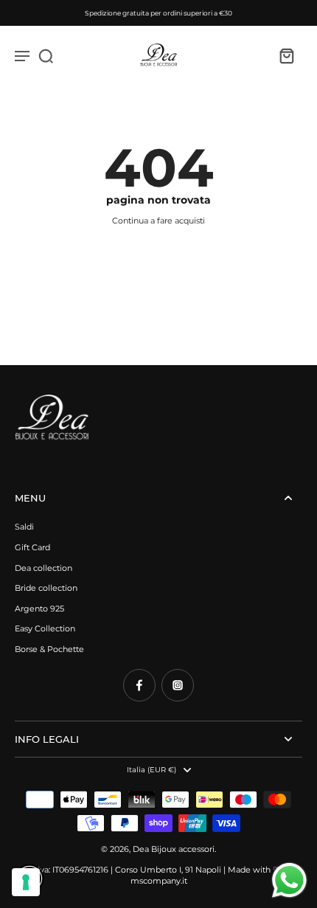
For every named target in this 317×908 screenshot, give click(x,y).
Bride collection (46, 588)
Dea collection (43, 568)
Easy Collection (45, 628)
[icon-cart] (286, 55)
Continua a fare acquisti (158, 220)
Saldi (24, 526)
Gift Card (32, 547)
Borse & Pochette (49, 649)
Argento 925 (39, 608)
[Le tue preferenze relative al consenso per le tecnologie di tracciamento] (26, 882)
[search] (45, 55)
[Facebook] (139, 685)
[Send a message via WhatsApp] (289, 880)
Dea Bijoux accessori (174, 849)
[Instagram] (177, 685)
